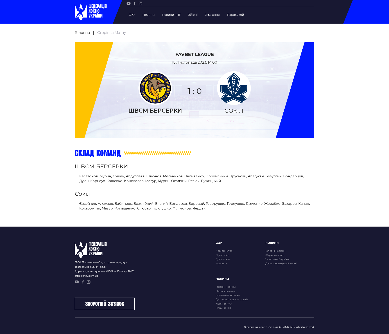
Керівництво (224, 250)
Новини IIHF (171, 14)
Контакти (221, 263)
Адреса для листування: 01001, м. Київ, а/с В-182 (105, 271)
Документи (223, 259)
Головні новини (275, 250)
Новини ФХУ (224, 303)
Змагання (212, 14)
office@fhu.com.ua (86, 275)
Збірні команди (275, 255)
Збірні (193, 14)
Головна (82, 33)
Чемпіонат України (277, 259)
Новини (148, 14)
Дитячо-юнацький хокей (281, 263)
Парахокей (235, 14)
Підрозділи (223, 255)
